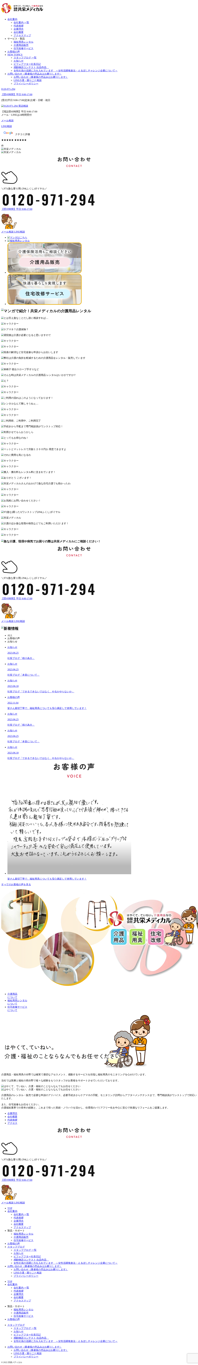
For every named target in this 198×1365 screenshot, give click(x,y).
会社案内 (12, 19)
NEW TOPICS (14, 54)
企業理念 (19, 29)
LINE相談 (19, 231)
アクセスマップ (22, 35)
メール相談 (7, 231)
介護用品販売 (21, 45)
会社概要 (19, 32)
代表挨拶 (19, 25)
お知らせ (19, 61)
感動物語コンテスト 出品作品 (31, 67)
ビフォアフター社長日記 (27, 64)
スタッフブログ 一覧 (25, 57)
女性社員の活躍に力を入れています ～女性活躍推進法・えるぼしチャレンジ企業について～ (66, 70)
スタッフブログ (16, 1246)
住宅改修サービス (23, 48)
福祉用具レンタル (23, 42)
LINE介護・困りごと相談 (28, 80)
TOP (9, 1208)
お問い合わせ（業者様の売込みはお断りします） (34, 73)
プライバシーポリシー (26, 83)
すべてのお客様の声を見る (16, 884)
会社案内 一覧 (21, 22)
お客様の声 (13, 51)
